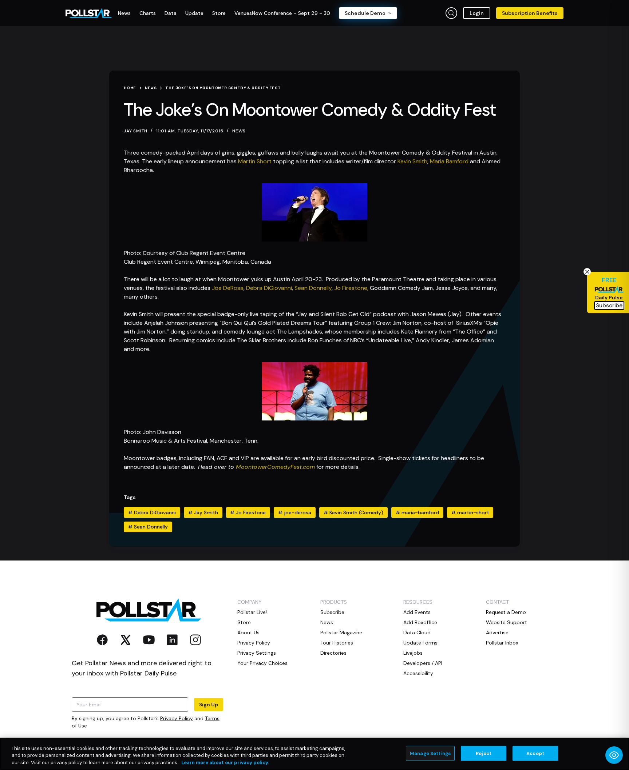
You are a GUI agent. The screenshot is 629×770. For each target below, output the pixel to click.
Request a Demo (506, 612)
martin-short (470, 512)
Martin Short (255, 161)
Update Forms (420, 642)
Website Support (506, 622)
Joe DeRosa (228, 288)
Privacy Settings (256, 653)
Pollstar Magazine (341, 632)
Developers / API (422, 663)
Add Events (417, 612)
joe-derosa (294, 512)
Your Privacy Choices (262, 663)
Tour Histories (336, 642)
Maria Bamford (449, 161)
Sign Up (208, 704)
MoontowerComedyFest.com (275, 467)
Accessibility (418, 673)
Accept (535, 753)
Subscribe (332, 612)
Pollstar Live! (252, 612)
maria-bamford (417, 512)
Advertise (497, 632)
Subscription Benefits (530, 13)
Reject (483, 753)
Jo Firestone (248, 512)
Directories (333, 653)
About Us (248, 632)
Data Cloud (417, 632)
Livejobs (413, 653)
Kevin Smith (412, 161)
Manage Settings (430, 753)
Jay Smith (203, 512)
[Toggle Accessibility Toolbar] (614, 755)
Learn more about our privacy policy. (225, 762)
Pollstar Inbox (502, 642)
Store (244, 622)
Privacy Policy (176, 718)
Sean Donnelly (313, 288)
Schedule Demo (365, 13)
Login (477, 13)
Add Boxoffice (420, 622)
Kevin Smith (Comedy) (353, 512)
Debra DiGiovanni (269, 288)
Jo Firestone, (351, 288)
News (239, 131)
